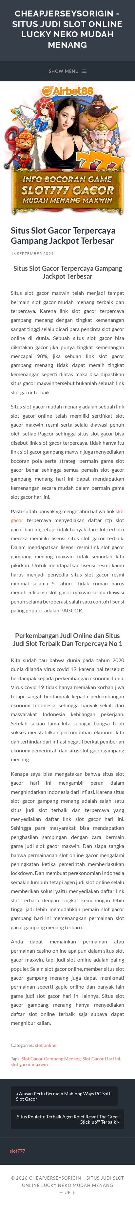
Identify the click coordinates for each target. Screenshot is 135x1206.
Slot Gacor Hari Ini (101, 1058)
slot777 (17, 1151)
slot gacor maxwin (29, 1064)
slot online (45, 1045)
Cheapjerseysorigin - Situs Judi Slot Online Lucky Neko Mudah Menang (67, 29)
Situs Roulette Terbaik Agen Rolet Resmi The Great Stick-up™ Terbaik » (68, 1119)
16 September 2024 (32, 253)
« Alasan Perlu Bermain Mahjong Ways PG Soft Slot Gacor (63, 1096)
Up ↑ (70, 1192)
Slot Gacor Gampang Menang (51, 1058)
